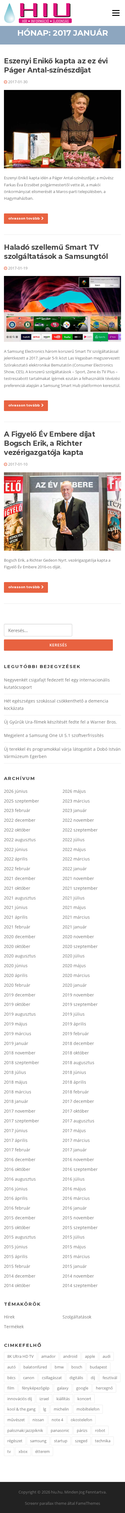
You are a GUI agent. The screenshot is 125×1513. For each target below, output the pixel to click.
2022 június (16, 849)
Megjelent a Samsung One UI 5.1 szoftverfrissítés (54, 735)
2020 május (74, 965)
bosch (76, 1367)
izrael (44, 1398)
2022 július (73, 839)
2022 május (74, 849)
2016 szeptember (80, 1169)
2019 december (19, 995)
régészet (14, 1440)
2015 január (74, 1266)
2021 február (17, 927)
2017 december (78, 1101)
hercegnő (104, 1388)
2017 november (19, 1111)
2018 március (17, 1092)
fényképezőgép (35, 1388)
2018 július (15, 1072)
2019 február (75, 1033)
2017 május (74, 1130)
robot (100, 1430)
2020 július (73, 956)
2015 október (17, 1227)
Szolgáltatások (76, 1317)
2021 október (17, 888)
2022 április (16, 859)
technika (102, 1440)
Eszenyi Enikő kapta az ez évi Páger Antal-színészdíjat (56, 65)
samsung (38, 1440)
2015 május (74, 1247)
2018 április (74, 1082)
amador (48, 1356)
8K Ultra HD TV (20, 1356)
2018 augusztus (78, 1062)
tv (9, 1451)
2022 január (74, 868)
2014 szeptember (80, 1285)
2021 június (16, 907)
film (10, 1388)
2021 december (19, 878)
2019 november (78, 995)
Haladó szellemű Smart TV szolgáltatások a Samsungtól (56, 252)
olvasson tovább (24, 218)
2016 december (19, 1159)
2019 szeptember (80, 1004)
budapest (98, 1367)
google (82, 1388)
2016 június (16, 1189)
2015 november (78, 1218)
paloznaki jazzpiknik (25, 1430)
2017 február (17, 1150)
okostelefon (81, 1419)
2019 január (16, 1043)
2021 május (74, 907)
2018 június (74, 1072)
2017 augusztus (78, 1121)
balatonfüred (35, 1367)
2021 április (16, 917)
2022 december (19, 820)
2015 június (16, 1247)
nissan (38, 1419)
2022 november (78, 820)
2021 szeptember (80, 888)
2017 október (75, 1111)
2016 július (73, 1179)
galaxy (63, 1388)
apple (90, 1356)
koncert (84, 1398)
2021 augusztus (20, 898)
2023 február (17, 810)
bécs (11, 1377)
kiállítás (63, 1398)
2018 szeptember (21, 1062)
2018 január (16, 1101)
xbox (23, 1451)
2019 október (17, 1004)
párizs (82, 1430)
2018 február (75, 1092)
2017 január (74, 1150)
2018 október (75, 1053)
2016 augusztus (20, 1179)
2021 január (74, 927)
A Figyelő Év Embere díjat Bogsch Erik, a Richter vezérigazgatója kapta (49, 443)
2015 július (73, 1237)
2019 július (73, 1014)
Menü (115, 13)
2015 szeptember (80, 1227)
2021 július (73, 898)
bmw (59, 1367)
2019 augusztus (20, 1014)
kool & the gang (21, 1409)
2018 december (78, 1043)
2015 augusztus (20, 1237)
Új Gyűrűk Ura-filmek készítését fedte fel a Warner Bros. (60, 722)
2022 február (17, 868)
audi (106, 1356)
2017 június (16, 1130)
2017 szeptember (21, 1121)
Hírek (9, 1317)
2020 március (76, 975)
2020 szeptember (80, 946)
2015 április (16, 1256)
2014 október (17, 1285)
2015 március (76, 1256)
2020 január (74, 985)
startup (60, 1440)
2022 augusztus (20, 839)
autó (11, 1367)
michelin (61, 1409)
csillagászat (52, 1377)
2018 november (19, 1053)
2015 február (17, 1266)
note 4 (57, 1419)
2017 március (76, 1140)
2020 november (78, 936)
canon (28, 1377)
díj (93, 1377)
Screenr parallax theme (45, 1503)
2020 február (17, 985)
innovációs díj (19, 1398)
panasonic (60, 1430)
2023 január (74, 810)
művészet (16, 1419)
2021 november (78, 878)
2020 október (17, 946)
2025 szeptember (21, 801)
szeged (81, 1440)
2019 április (74, 1024)
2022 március (76, 859)
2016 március (76, 1198)
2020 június (16, 965)
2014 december (19, 1276)
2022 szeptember (80, 830)
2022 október (17, 830)
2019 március (17, 1033)
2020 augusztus (20, 956)
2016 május (74, 1189)
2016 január (74, 1208)
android (70, 1356)
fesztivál (110, 1377)
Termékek (14, 1326)
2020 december (19, 936)
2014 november (78, 1276)
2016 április (16, 1198)
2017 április (16, 1140)
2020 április (16, 975)
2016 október (17, 1169)
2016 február (17, 1208)
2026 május (74, 791)
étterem (42, 1451)
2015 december (19, 1218)
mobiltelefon (88, 1409)
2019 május (15, 1024)
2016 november (78, 1159)
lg (44, 1409)
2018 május (15, 1082)
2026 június (16, 791)
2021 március (76, 917)
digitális (76, 1377)
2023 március (76, 801)
